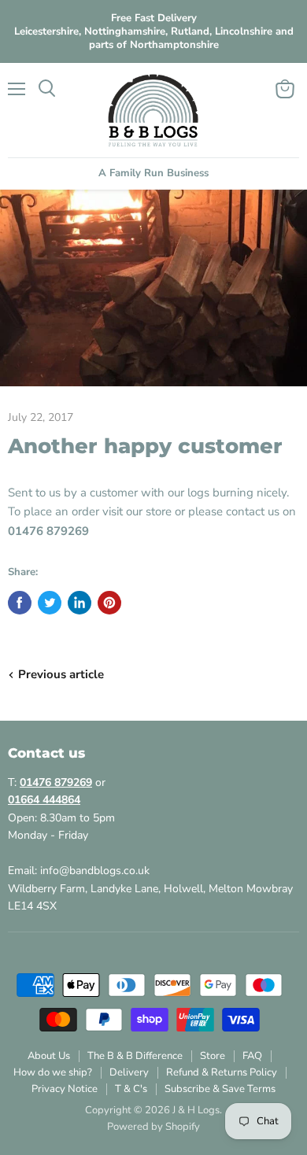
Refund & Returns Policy (221, 1072)
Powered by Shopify (153, 1127)
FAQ (252, 1056)
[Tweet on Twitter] (49, 602)
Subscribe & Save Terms (220, 1089)
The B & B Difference (135, 1056)
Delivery (129, 1072)
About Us (49, 1056)
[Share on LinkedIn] (79, 602)
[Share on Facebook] (19, 602)
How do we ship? (52, 1072)
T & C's (131, 1089)
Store (212, 1056)
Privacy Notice (64, 1089)
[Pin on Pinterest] (109, 602)
